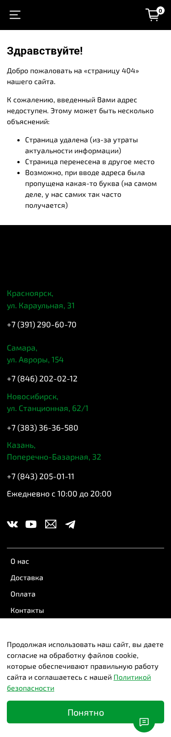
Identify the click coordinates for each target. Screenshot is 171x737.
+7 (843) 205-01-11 (40, 476)
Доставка (26, 577)
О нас (19, 561)
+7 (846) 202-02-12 (42, 378)
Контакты (27, 610)
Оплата (23, 593)
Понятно (85, 712)
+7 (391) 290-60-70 (42, 324)
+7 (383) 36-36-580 (42, 427)
